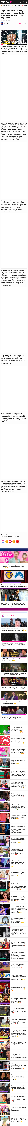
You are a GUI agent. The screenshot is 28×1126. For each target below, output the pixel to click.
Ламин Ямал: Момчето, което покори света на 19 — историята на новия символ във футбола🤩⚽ (18, 943)
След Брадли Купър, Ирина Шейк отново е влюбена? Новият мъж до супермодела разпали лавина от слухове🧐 (19, 785)
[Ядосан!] (17, 541)
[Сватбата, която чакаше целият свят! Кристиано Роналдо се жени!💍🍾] (5, 807)
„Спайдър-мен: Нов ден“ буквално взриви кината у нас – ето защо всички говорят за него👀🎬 (18, 773)
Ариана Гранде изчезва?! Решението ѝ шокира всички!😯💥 (18, 817)
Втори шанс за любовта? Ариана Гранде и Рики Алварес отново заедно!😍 (18, 1088)
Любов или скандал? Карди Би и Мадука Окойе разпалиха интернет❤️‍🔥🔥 (19, 988)
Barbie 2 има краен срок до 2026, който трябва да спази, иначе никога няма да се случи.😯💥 (13, 566)
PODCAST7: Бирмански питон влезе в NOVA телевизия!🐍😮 (12, 659)
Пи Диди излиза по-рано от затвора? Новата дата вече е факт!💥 (18, 795)
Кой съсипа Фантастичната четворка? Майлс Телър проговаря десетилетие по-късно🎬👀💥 (18, 886)
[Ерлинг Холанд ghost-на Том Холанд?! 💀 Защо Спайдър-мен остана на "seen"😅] (5, 1077)
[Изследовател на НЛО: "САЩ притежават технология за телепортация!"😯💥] (5, 921)
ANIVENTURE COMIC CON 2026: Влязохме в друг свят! (18, 1043)
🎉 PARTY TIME (5, 5)
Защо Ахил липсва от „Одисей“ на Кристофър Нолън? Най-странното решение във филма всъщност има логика (18, 955)
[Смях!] (6, 541)
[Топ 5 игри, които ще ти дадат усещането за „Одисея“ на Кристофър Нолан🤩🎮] (5, 1022)
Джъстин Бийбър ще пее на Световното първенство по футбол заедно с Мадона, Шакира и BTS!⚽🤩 (19, 1033)
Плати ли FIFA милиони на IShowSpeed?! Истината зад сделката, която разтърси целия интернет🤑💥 (18, 999)
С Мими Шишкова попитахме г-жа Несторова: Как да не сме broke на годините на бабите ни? (12, 717)
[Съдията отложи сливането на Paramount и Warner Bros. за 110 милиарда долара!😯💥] (14, 576)
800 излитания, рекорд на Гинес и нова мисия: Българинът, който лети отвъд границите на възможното (13, 604)
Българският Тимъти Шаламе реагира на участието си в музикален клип (14, 673)
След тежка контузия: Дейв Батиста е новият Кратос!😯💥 (18, 762)
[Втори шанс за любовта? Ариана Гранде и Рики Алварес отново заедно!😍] (5, 1088)
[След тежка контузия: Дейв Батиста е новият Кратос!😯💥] (5, 763)
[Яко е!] (3, 541)
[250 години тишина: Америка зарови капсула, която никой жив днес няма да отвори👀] (5, 1066)
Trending (9, 616)
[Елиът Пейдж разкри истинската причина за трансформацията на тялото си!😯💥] (14, 622)
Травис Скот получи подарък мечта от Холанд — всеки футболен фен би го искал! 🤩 (17, 851)
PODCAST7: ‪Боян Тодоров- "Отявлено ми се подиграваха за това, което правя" (14, 688)
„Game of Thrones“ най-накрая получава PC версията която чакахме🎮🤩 (18, 1010)
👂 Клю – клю (16, 5)
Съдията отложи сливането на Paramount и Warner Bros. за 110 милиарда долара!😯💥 (14, 585)
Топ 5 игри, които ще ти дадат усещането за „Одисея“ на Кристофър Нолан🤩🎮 (18, 1021)
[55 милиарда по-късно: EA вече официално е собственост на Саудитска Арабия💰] (5, 741)
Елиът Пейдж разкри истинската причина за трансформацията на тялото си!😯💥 (14, 629)
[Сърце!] (10, 541)
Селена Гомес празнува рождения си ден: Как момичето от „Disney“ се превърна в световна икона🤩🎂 (18, 897)
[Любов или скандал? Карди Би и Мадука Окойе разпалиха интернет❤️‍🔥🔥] (5, 988)
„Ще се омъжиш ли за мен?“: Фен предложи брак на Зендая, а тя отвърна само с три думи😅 (19, 863)
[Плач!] (13, 541)
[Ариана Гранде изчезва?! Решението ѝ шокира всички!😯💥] (5, 818)
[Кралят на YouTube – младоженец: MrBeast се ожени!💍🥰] (5, 875)
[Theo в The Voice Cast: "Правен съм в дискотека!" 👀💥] (5, 967)
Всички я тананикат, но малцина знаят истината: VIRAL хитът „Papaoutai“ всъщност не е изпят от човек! (18, 829)
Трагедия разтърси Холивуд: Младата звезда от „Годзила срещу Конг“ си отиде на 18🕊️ (14, 644)
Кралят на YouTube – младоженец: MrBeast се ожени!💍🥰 (18, 874)
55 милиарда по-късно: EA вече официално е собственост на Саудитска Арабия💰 (18, 740)
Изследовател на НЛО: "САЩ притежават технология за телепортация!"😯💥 (18, 920)
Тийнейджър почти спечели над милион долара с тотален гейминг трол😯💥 (17, 730)
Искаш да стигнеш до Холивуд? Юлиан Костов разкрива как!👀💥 (18, 1120)
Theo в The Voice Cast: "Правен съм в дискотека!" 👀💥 (17, 965)
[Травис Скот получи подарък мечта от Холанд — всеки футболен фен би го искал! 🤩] (5, 851)
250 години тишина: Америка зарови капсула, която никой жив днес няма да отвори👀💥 (18, 1066)
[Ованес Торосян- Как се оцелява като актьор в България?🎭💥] (14, 695)
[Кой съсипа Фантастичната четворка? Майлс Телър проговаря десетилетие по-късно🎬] (5, 886)
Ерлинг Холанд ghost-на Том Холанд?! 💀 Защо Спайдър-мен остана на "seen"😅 (18, 1077)
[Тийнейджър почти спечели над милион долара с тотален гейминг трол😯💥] (5, 730)
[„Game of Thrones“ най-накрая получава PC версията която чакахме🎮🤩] (5, 1011)
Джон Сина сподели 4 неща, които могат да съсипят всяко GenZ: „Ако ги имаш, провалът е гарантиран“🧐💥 (19, 909)
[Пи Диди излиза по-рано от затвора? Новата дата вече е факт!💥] (5, 796)
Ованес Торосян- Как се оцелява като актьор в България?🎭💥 (13, 702)
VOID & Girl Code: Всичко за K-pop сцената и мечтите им (18, 1109)
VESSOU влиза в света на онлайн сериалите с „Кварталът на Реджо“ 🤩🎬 (18, 1099)
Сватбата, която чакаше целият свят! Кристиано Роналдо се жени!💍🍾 (18, 807)
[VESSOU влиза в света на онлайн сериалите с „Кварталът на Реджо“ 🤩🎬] (5, 1099)
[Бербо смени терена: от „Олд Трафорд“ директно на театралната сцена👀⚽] (5, 1055)
